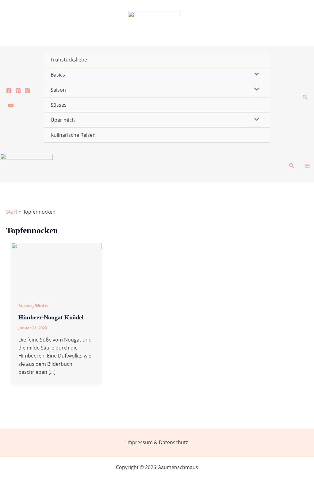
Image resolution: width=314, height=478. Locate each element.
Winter (42, 305)
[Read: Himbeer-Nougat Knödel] (56, 267)
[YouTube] (10, 105)
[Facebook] (9, 90)
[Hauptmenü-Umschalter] (307, 165)
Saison (58, 89)
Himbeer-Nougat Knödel (51, 317)
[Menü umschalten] (255, 74)
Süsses (59, 104)
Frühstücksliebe (69, 59)
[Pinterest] (18, 90)
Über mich (63, 120)
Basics (58, 74)
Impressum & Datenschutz (157, 442)
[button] (305, 97)
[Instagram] (27, 90)
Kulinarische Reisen (73, 135)
